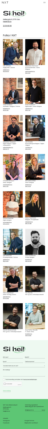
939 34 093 (28, 261)
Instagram (6, 420)
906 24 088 (28, 223)
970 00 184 (6, 298)
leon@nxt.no (28, 259)
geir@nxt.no (6, 259)
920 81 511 (27, 73)
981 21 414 (27, 110)
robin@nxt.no (29, 108)
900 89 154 (6, 71)
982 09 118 (5, 261)
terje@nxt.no (6, 108)
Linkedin (5, 418)
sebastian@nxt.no (8, 147)
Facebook (6, 423)
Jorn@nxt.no (28, 147)
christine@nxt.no (7, 185)
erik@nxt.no (6, 70)
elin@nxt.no (28, 185)
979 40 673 (6, 224)
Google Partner (29, 420)
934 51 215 (28, 186)
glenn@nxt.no (6, 297)
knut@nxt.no (28, 334)
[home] (5, 2)
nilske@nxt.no (29, 222)
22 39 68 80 (7, 26)
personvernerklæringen (30, 379)
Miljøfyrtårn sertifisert (31, 423)
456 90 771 (6, 149)
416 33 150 (28, 149)
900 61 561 (5, 110)
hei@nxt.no (7, 22)
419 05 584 (28, 335)
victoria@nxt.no (7, 222)
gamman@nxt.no (30, 71)
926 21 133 (5, 186)
